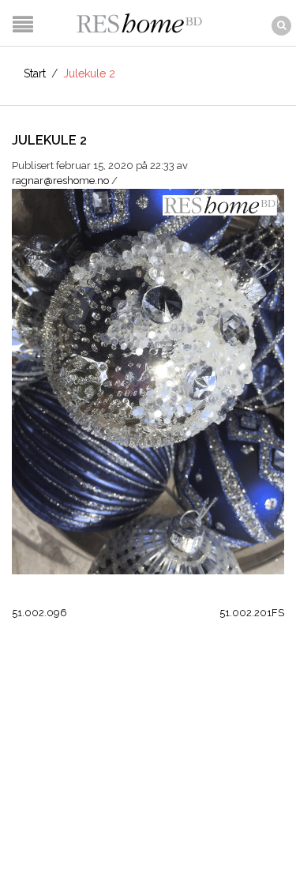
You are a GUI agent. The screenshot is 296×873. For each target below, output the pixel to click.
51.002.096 (39, 613)
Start (35, 73)
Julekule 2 (49, 140)
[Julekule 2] (148, 380)
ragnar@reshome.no (60, 180)
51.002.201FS (251, 613)
